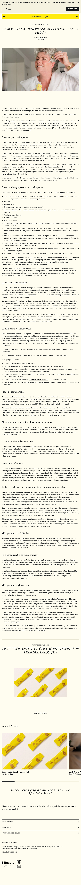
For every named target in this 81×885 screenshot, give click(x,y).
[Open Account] (74, 16)
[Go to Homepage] (40, 17)
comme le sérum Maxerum (38, 379)
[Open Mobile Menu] (4, 16)
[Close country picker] (78, 2)
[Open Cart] (77, 16)
